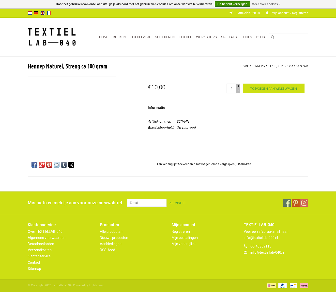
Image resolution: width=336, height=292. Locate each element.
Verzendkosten (40, 250)
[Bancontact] (293, 285)
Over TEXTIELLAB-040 (45, 232)
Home (104, 37)
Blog (260, 37)
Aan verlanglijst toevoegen (175, 164)
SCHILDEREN (165, 37)
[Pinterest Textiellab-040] (296, 203)
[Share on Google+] (42, 165)
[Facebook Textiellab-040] (287, 203)
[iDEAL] (270, 285)
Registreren (181, 232)
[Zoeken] (272, 37)
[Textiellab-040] (54, 37)
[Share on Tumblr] (64, 165)
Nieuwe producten (114, 238)
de (36, 13)
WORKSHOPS (206, 37)
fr (49, 13)
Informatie (156, 108)
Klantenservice (39, 256)
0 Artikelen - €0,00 (248, 13)
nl (30, 13)
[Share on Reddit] (57, 165)
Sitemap (34, 269)
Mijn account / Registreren (289, 13)
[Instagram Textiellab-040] (304, 203)
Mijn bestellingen (185, 238)
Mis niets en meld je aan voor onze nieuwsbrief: (75, 202)
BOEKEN (119, 37)
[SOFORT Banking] (303, 285)
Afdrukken (244, 164)
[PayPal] (282, 285)
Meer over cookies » (266, 4)
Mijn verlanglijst (184, 244)
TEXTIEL (185, 37)
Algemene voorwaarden (46, 238)
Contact (34, 262)
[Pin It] (49, 165)
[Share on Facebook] (34, 165)
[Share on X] (71, 165)
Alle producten (111, 232)
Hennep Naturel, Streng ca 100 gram (280, 66)
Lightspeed (96, 285)
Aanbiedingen (111, 244)
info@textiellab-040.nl (267, 252)
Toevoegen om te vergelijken (215, 164)
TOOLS (246, 37)
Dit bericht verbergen (232, 4)
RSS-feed (107, 250)
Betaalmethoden (41, 244)
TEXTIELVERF (140, 37)
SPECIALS (229, 37)
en (43, 13)
